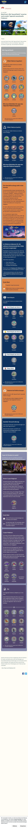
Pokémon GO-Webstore (17, 268)
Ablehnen (15, 826)
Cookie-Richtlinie (18, 819)
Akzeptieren (23, 826)
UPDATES (8, 8)
